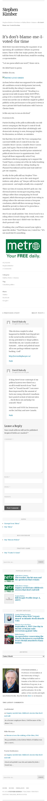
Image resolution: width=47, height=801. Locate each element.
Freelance (28, 614)
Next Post (37, 313)
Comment (8, 439)
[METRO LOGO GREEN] (13, 78)
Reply (11, 361)
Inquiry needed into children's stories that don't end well (29, 589)
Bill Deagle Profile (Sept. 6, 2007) (27, 599)
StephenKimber (8, 266)
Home (5, 788)
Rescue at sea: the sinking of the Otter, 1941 (23, 735)
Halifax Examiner (20, 634)
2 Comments (7, 269)
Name (7, 477)
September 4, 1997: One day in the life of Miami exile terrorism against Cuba (29, 628)
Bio (27, 788)
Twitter (5, 294)
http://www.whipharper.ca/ (20, 356)
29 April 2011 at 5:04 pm (20, 372)
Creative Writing (20, 614)
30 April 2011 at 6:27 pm (20, 324)
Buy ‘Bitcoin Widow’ (12, 540)
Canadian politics (8, 284)
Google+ (6, 301)
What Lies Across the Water (23, 624)
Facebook (6, 297)
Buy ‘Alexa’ (8, 527)
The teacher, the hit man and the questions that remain (28, 579)
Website (7, 497)
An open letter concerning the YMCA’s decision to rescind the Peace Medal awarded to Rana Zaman (29, 639)
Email (7, 487)
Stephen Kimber (10, 12)
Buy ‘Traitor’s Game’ (12, 553)
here (29, 696)
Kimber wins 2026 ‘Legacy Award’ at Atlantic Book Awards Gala (29, 618)
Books (11, 788)
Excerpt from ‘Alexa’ (12, 523)
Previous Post (12, 313)
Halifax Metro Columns (11, 278)
